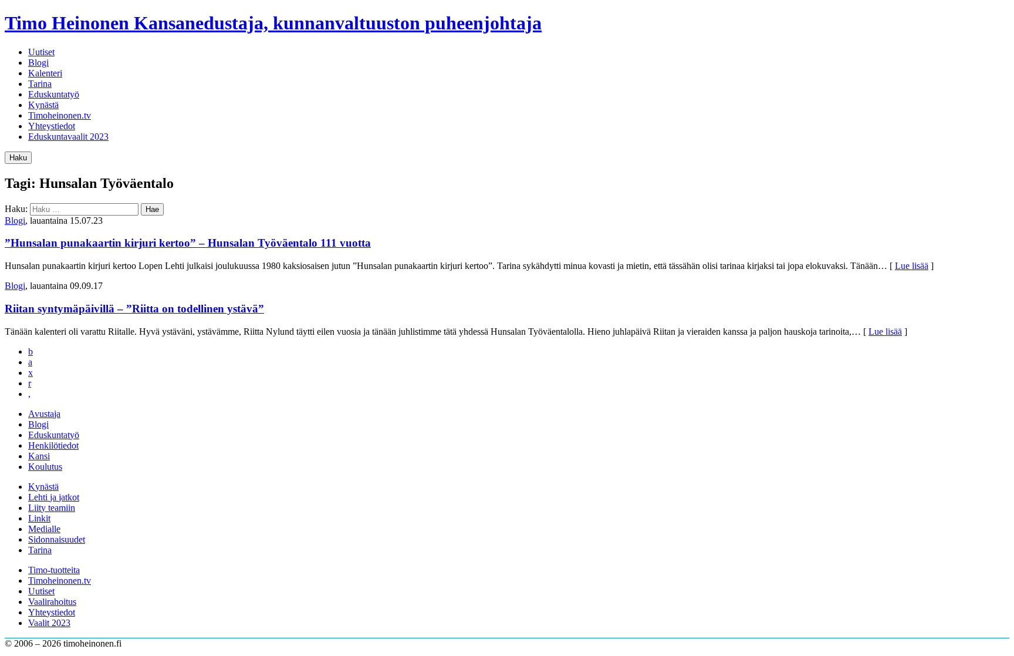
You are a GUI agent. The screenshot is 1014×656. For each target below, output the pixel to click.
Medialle (44, 529)
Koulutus (45, 467)
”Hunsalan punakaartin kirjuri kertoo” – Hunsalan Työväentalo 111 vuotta (188, 243)
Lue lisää (911, 266)
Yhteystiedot (51, 126)
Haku (18, 157)
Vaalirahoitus (52, 602)
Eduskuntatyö (53, 94)
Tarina (40, 84)
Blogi (38, 63)
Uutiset (41, 52)
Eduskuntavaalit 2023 (68, 137)
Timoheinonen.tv (59, 115)
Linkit (39, 518)
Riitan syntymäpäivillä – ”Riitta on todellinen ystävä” (134, 308)
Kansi (39, 456)
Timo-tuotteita (54, 570)
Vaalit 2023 (49, 623)
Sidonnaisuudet (56, 539)
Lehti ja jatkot (53, 497)
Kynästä (43, 105)
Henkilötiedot (53, 445)
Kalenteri (45, 73)
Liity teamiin (51, 508)
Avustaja (44, 414)
